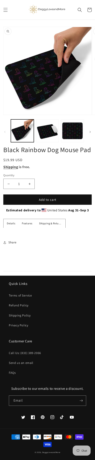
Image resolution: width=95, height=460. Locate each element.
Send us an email (21, 363)
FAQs (12, 373)
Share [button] (12, 242)
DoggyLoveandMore (51, 452)
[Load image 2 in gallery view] (47, 130)
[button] (5, 10)
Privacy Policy (18, 325)
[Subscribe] (81, 400)
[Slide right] (90, 132)
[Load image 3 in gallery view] (72, 130)
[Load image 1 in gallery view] (22, 130)
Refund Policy (18, 305)
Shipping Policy (20, 315)
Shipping (10, 167)
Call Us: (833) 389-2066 (25, 353)
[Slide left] (5, 132)
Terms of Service (20, 295)
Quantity (8, 175)
